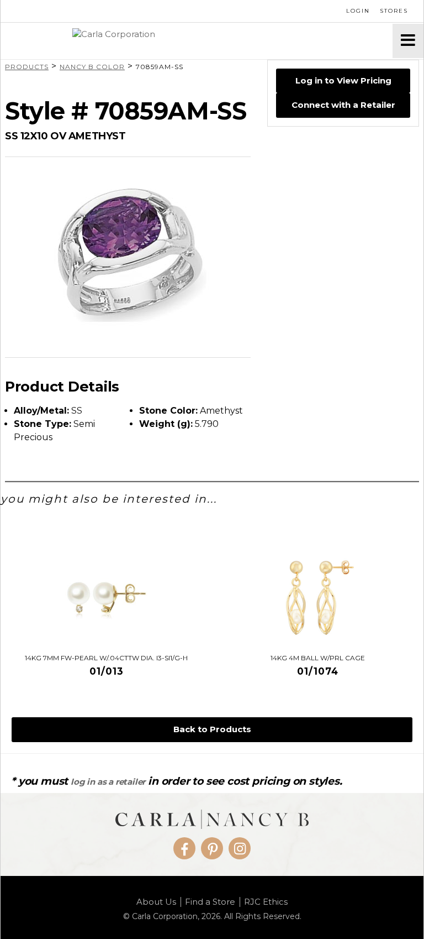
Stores (394, 10)
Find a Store (210, 902)
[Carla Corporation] (196, 41)
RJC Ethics (266, 902)
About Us (156, 902)
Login (358, 10)
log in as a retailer (108, 781)
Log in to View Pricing (343, 80)
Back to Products (212, 729)
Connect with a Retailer (343, 105)
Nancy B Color (92, 66)
